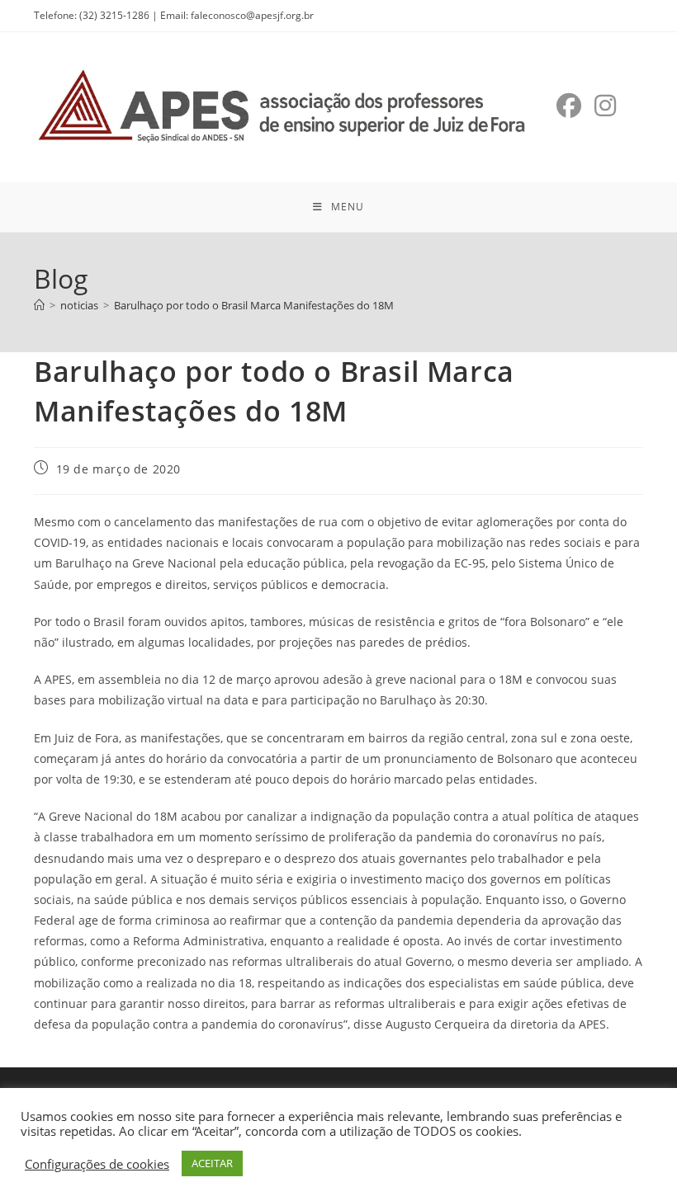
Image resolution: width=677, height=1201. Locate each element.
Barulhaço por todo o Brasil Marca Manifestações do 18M (254, 305)
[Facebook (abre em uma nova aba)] (569, 105)
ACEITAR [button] (212, 1163)
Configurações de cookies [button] (97, 1163)
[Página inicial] (39, 305)
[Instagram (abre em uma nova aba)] (605, 105)
